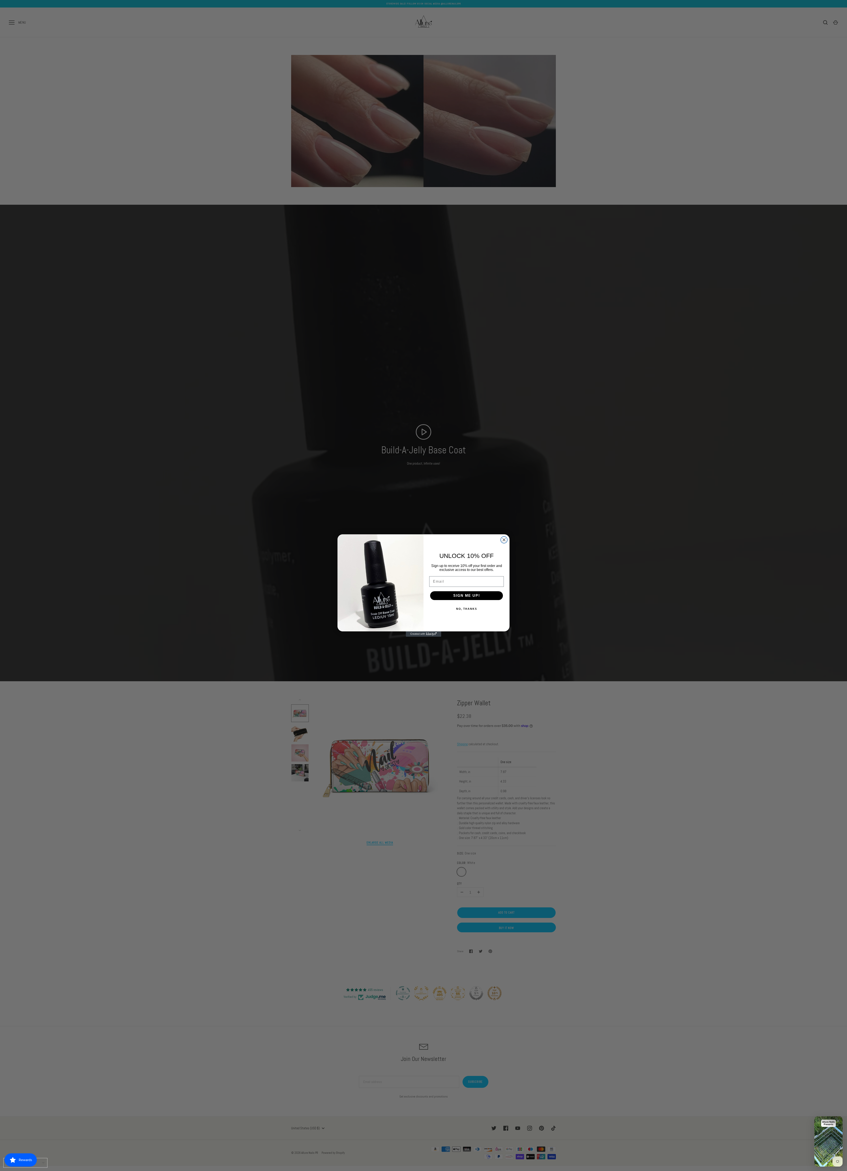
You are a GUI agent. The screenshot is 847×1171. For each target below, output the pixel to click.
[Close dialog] (504, 540)
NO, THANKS (466, 608)
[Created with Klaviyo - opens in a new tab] (423, 634)
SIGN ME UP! (466, 595)
